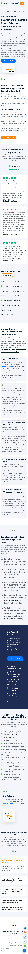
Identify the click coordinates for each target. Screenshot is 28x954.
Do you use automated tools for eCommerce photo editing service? (12, 861)
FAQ (21, 945)
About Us (6, 931)
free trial (22, 98)
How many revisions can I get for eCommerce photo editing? (13, 908)
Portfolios (16, 931)
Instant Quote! (9, 137)
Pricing (22, 931)
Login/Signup (14, 3)
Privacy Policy (19, 943)
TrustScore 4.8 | (11, 169)
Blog (11, 931)
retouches (8, 619)
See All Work (7, 275)
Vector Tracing (10, 737)
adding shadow (7, 366)
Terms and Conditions (12, 945)
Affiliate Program (9, 943)
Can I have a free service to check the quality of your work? (12, 891)
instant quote (19, 116)
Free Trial (22, 4)
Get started (8, 61)
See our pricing (8, 803)
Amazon (14, 734)
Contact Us (14, 933)
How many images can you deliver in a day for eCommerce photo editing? (13, 880)
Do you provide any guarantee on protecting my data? (12, 901)
